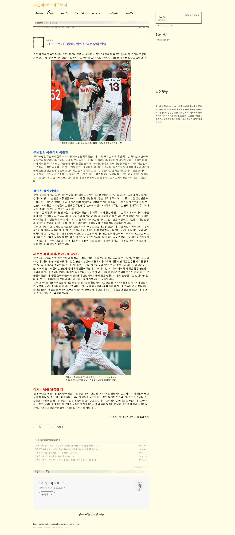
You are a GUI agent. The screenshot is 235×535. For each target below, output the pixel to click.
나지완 (196, 119)
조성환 (180, 106)
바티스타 (167, 119)
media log (46, 524)
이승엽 (186, 109)
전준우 (199, 106)
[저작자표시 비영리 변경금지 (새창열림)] (69, 427)
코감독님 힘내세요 (164, 109)
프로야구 (184, 116)
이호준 (181, 113)
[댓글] (48, 471)
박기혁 (158, 116)
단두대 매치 (177, 109)
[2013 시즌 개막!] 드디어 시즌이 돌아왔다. (53, 456)
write (77, 524)
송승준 (192, 109)
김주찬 (170, 113)
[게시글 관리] (48, 426)
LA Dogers (190, 113)
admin (72, 524)
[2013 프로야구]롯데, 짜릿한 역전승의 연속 (55, 27)
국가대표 (159, 106)
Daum (54, 527)
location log (55, 524)
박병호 (199, 113)
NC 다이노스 (161, 113)
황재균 (199, 109)
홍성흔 (192, 106)
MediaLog (63, 12)
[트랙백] (38, 471)
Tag (50, 12)
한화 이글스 (181, 119)
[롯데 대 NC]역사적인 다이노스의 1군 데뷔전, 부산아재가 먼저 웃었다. (65, 446)
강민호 (177, 116)
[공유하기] (44, 426)
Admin (113, 12)
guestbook (65, 524)
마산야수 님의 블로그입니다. (53, 488)
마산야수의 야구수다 (50, 5)
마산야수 (36, 527)
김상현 (189, 119)
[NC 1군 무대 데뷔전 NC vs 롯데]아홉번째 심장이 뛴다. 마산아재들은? (65, 449)
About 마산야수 (163, 40)
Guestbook (95, 12)
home (35, 524)
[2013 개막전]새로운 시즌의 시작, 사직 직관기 (54, 453)
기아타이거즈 (167, 116)
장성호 (191, 116)
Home (38, 12)
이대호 (197, 116)
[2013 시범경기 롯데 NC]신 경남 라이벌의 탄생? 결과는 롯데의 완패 (64, 460)
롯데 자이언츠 (170, 106)
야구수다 (49, 40)
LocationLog (79, 12)
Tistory (67, 527)
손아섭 (186, 106)
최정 (176, 113)
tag (40, 524)
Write (129, 12)
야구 (174, 119)
